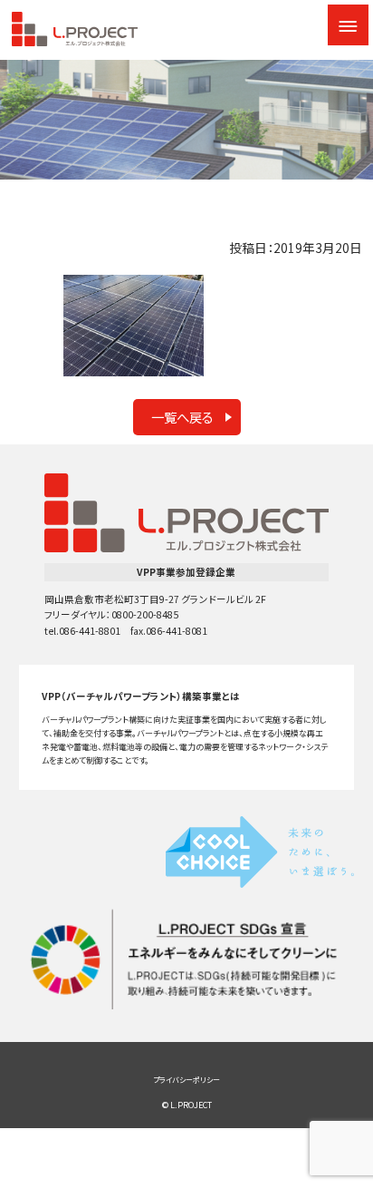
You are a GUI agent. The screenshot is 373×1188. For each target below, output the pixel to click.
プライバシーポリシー (186, 1080)
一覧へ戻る (182, 416)
